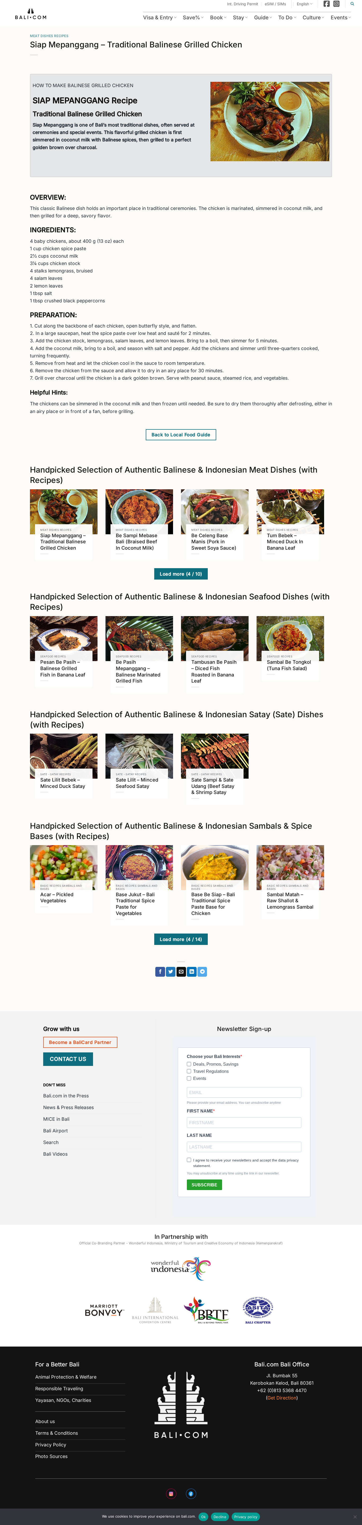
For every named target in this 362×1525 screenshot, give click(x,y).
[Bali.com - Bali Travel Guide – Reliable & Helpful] (31, 14)
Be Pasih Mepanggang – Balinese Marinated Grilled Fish (138, 671)
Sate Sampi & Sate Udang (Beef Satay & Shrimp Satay (212, 786)
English (303, 4)
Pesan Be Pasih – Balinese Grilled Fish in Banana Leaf (62, 668)
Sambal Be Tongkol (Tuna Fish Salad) (289, 665)
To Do (285, 17)
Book (216, 17)
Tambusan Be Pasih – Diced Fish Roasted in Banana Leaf (214, 671)
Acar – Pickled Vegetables (56, 897)
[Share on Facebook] (160, 972)
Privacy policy (246, 1517)
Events (339, 17)
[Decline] (355, 1518)
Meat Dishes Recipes (49, 36)
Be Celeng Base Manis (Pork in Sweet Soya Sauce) (213, 541)
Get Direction (281, 1398)
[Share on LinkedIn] (191, 972)
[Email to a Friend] (181, 972)
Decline (220, 1517)
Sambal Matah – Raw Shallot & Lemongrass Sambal (290, 900)
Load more (181, 574)
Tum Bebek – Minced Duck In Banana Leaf (285, 541)
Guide (261, 17)
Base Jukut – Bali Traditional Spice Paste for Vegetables (135, 903)
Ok (203, 1517)
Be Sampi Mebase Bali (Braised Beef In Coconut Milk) (136, 541)
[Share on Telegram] (202, 972)
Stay (238, 17)
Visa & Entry (158, 17)
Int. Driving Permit (242, 4)
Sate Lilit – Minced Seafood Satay (137, 783)
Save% (191, 17)
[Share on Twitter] (170, 972)
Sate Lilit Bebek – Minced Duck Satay (62, 783)
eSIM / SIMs (275, 4)
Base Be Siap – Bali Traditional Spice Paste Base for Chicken (213, 903)
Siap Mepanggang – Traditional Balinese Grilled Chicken (63, 541)
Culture (312, 17)
